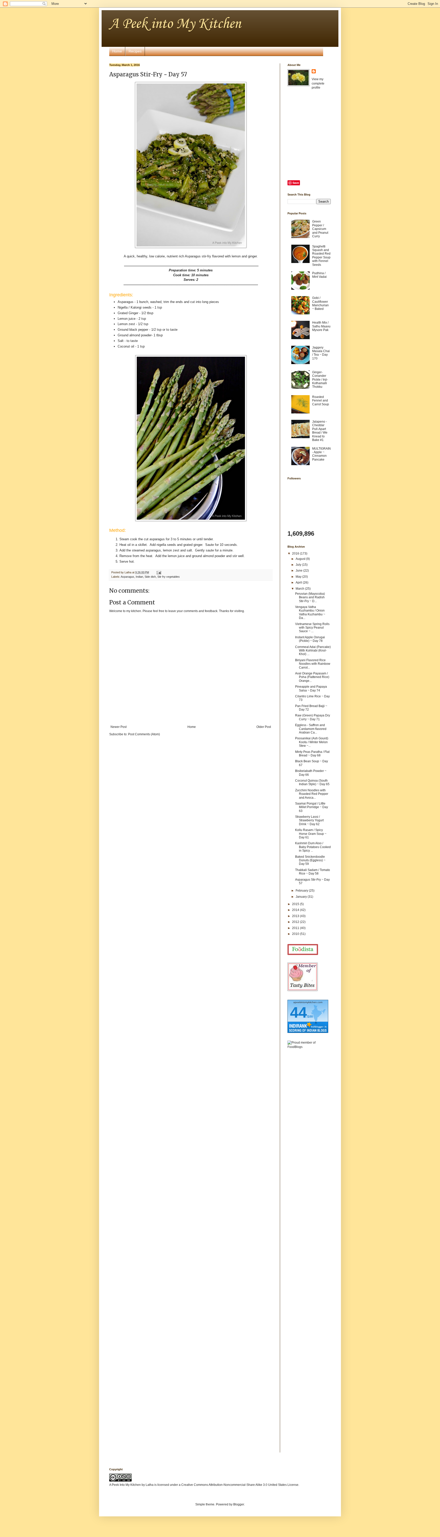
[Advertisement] (307, 1133)
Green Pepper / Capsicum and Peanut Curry (320, 229)
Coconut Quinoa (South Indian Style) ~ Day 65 (312, 782)
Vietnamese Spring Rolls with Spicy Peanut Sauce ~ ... (312, 627)
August (301, 559)
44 (298, 1012)
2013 (296, 916)
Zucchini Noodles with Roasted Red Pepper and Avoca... (311, 793)
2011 (296, 928)
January (302, 896)
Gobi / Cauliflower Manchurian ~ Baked (320, 303)
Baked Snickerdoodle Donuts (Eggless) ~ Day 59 (310, 860)
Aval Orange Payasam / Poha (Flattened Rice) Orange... (312, 677)
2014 (296, 910)
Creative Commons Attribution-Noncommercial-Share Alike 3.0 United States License (239, 1485)
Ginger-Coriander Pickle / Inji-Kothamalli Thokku (320, 379)
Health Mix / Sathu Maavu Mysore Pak (321, 326)
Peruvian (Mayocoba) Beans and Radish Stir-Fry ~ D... (310, 597)
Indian (139, 576)
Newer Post (119, 727)
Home (117, 51)
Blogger (238, 1504)
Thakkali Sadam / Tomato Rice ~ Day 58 (312, 871)
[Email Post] (158, 572)
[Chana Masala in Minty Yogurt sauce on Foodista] (302, 949)
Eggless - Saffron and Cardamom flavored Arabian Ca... (310, 728)
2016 (296, 553)
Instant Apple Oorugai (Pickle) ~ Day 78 (310, 639)
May (299, 576)
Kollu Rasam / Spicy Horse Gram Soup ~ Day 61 (310, 833)
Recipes (135, 51)
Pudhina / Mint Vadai (319, 275)
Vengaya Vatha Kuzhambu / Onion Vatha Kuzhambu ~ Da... (310, 612)
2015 (296, 904)
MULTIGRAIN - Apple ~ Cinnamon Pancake (321, 454)
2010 (296, 934)
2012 (296, 922)
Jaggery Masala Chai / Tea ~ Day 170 (321, 353)
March (300, 588)
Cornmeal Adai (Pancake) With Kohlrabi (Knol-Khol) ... (313, 650)
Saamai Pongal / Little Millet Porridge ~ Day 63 (311, 807)
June (299, 570)
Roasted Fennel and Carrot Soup (320, 400)
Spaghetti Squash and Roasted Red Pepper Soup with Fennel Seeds (321, 256)
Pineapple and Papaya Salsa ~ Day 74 (311, 688)
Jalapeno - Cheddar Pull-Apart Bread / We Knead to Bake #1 (319, 431)
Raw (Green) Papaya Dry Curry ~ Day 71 (312, 717)
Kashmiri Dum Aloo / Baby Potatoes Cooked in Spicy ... (313, 846)
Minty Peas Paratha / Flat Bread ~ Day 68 (312, 753)
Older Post (263, 727)
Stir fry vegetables (168, 576)
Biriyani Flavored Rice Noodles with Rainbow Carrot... (312, 663)
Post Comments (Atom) (144, 734)
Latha (150, 1485)
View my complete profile (318, 83)
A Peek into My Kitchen (175, 24)
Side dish (150, 576)
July (299, 564)
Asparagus (127, 576)
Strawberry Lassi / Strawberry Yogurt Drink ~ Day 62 (309, 820)
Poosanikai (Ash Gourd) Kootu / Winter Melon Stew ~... (311, 742)
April (299, 582)
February (302, 890)
